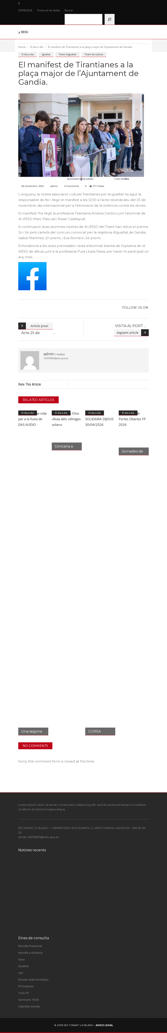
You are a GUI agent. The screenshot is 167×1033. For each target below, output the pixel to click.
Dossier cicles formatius (33, 979)
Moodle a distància (30, 953)
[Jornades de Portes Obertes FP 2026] (134, 432)
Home (22, 47)
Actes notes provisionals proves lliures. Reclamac (79, 881)
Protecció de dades (48, 10)
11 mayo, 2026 (47, 885)
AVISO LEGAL (104, 1025)
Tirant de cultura (94, 54)
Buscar (69, 10)
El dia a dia (36, 47)
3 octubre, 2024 (48, 868)
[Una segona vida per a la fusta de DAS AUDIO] (33, 572)
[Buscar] (110, 19)
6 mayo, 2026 (47, 920)
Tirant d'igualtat (67, 54)
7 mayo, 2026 (47, 903)
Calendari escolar (29, 1006)
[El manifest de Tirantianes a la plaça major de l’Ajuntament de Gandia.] (29, 360)
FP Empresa (25, 986)
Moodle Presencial (30, 946)
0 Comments (71, 186)
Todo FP (23, 993)
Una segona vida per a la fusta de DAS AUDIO (76, 916)
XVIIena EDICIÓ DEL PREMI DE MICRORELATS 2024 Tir (85, 864)
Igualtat (46, 54)
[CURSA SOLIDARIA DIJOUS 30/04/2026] (100, 572)
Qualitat (23, 966)
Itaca (21, 959)
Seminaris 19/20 (28, 1000)
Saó (20, 973)
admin (54, 186)
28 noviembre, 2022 (32, 186)
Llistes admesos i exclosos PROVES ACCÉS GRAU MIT (82, 899)
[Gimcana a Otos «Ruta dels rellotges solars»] (67, 430)
